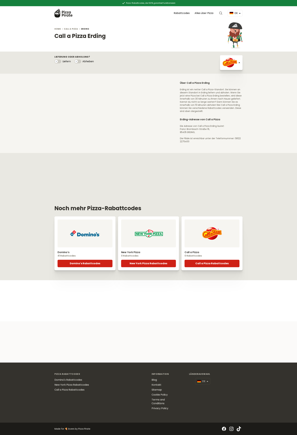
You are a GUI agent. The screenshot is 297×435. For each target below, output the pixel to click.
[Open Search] (221, 13)
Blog (154, 380)
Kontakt (156, 385)
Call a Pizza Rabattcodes (212, 263)
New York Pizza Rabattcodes (148, 263)
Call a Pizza (71, 29)
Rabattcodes (182, 13)
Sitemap (157, 390)
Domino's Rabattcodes (85, 263)
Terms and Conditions (158, 401)
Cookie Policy (160, 394)
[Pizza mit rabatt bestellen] (63, 13)
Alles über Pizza (204, 13)
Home (57, 29)
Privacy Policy (160, 408)
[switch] (57, 61)
